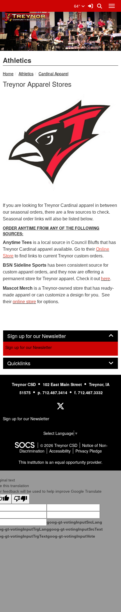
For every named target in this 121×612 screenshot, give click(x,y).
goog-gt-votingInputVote (71, 536)
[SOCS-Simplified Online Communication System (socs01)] (24, 445)
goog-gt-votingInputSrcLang (74, 522)
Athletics (26, 73)
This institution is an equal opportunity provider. (60, 462)
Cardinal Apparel (53, 73)
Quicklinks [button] (25, 363)
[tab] (60, 336)
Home (8, 73)
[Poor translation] (21, 499)
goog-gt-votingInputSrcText (76, 529)
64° (77, 6)
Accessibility (60, 451)
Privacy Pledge (88, 451)
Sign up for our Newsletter (28, 347)
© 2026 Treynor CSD (58, 445)
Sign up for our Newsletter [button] (42, 336)
